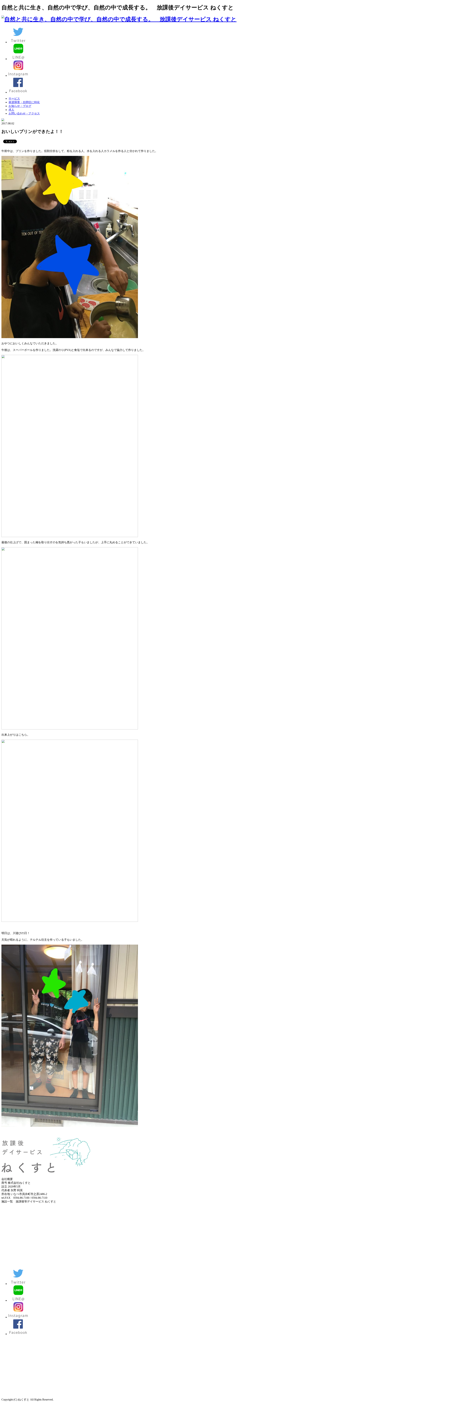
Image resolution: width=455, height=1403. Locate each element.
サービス (14, 98)
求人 (11, 109)
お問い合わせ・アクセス (24, 113)
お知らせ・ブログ (20, 105)
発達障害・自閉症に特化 (24, 102)
